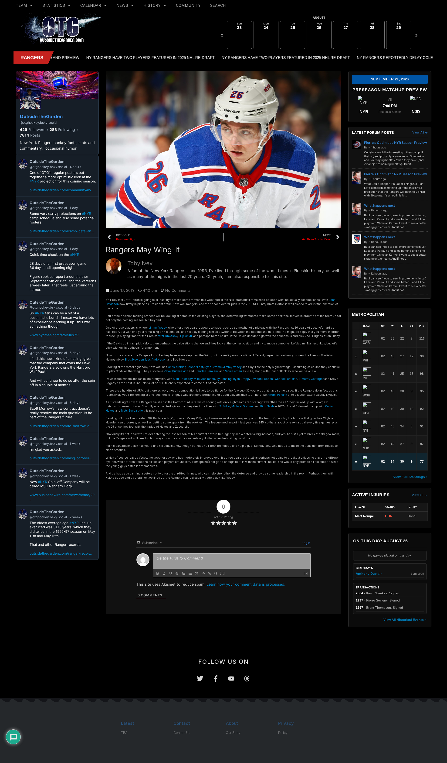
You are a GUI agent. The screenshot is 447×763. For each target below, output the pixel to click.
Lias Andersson (155, 359)
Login (305, 543)
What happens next (379, 205)
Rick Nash (267, 406)
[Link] (210, 573)
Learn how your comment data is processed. (246, 584)
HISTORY (152, 5)
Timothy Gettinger (311, 379)
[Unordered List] (190, 573)
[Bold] (157, 573)
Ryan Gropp (241, 379)
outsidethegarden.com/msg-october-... (62, 458)
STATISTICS (53, 5)
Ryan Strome (213, 367)
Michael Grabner (242, 406)
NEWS (122, 5)
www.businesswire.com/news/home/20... (63, 497)
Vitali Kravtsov (167, 336)
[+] (222, 573)
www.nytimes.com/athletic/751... (56, 335)
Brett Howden (134, 359)
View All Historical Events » (405, 620)
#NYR (34, 181)
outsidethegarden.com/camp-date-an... (62, 231)
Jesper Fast (195, 367)
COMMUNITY (188, 5)
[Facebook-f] (216, 678)
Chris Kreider (176, 367)
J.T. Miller (223, 406)
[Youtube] (231, 678)
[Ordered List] (183, 573)
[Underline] (170, 573)
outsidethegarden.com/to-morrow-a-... (62, 426)
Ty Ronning (224, 379)
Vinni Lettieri (233, 371)
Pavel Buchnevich (176, 371)
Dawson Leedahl (262, 379)
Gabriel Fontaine (286, 379)
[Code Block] (203, 573)
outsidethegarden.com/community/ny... (62, 190)
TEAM (21, 5)
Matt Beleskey (183, 379)
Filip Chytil (186, 336)
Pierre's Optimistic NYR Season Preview (395, 142)
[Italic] (164, 573)
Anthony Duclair (369, 573)
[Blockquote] (196, 573)
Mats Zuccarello (132, 410)
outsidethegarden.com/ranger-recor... (61, 553)
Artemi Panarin (277, 394)
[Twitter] (200, 678)
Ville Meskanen (204, 379)
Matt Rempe (364, 516)
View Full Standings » (410, 477)
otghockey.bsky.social (38, 122)
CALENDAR (90, 5)
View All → (420, 132)
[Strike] (177, 573)
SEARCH (218, 5)
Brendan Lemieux (207, 371)
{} (215, 573)
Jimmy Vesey (158, 327)
